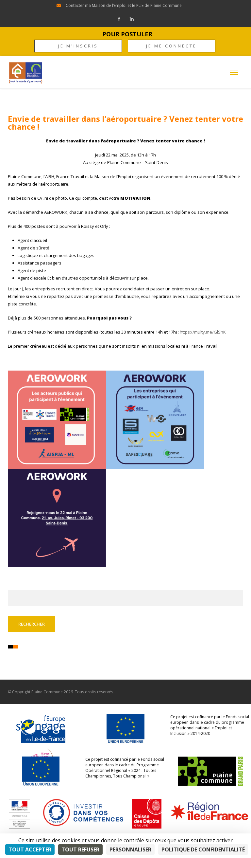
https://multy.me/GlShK (203, 332)
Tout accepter (29, 849)
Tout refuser (80, 849)
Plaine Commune (47, 692)
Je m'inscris (78, 46)
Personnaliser (130, 849)
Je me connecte (171, 46)
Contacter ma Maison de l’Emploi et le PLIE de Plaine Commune (124, 5)
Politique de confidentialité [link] (203, 849)
